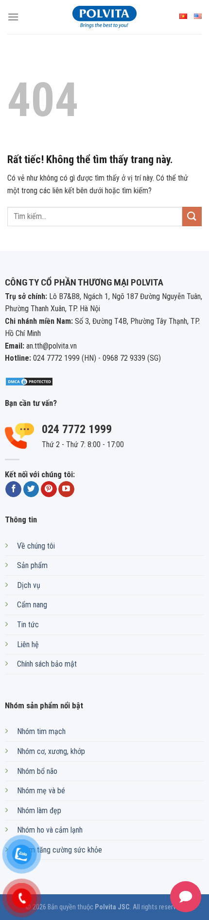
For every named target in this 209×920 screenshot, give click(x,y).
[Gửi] (192, 216)
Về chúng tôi (36, 546)
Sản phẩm (32, 565)
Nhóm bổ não (37, 771)
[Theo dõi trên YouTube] (66, 489)
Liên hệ (28, 644)
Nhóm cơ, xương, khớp (51, 751)
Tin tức (28, 624)
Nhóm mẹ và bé (41, 790)
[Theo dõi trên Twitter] (31, 489)
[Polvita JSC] (104, 17)
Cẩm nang (32, 604)
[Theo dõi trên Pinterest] (49, 489)
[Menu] (13, 17)
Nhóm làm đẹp (39, 810)
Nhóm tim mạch (41, 731)
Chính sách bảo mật (47, 664)
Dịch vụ (28, 585)
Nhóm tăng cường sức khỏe (59, 849)
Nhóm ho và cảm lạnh (50, 830)
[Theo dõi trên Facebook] (13, 489)
